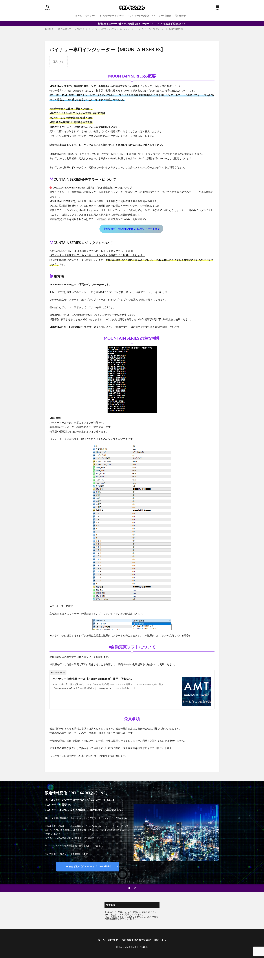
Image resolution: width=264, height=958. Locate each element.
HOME (50, 29)
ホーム (78, 15)
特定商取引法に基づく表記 (136, 939)
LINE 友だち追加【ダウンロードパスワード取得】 (88, 866)
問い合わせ (180, 15)
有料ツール (90, 15)
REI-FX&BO (141, 947)
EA (153, 15)
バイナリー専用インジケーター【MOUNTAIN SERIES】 (161, 29)
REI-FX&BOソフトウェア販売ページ (73, 29)
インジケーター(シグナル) (112, 15)
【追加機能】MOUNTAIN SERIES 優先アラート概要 (131, 228)
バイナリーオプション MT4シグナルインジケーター (113, 29)
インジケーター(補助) (138, 15)
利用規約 (113, 939)
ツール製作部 (165, 15)
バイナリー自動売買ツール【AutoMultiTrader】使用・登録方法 (92, 678)
